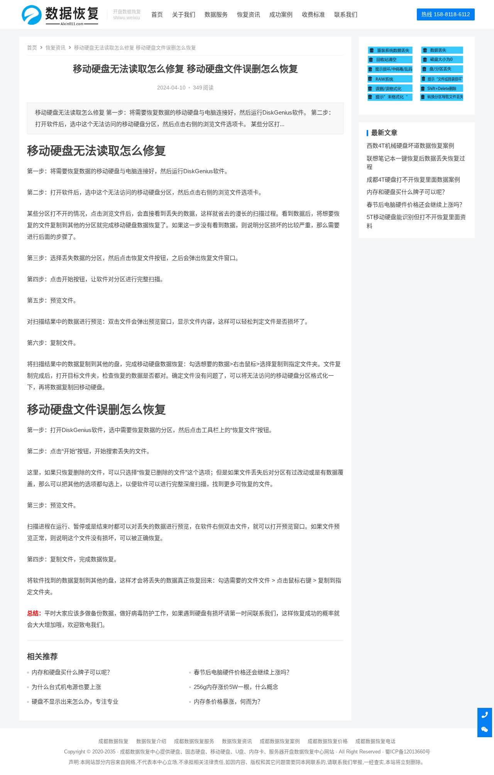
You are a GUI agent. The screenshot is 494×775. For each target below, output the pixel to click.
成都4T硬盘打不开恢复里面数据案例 (413, 179)
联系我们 (345, 14)
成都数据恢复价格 (328, 741)
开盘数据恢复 (299, 752)
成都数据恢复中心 (140, 752)
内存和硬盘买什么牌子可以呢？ (72, 672)
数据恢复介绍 (151, 741)
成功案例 (281, 14)
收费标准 (313, 14)
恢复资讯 (248, 14)
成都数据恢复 (113, 741)
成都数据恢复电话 (375, 741)
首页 (157, 14)
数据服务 (216, 14)
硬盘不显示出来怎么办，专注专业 (75, 701)
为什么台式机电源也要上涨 (66, 687)
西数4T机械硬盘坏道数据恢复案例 (410, 145)
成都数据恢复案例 (280, 741)
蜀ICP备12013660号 (407, 752)
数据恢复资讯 (237, 741)
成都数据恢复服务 (194, 741)
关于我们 (183, 14)
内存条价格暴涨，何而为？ (228, 701)
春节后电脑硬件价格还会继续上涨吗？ (243, 672)
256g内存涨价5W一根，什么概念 (236, 687)
